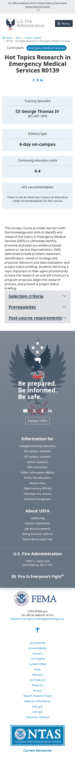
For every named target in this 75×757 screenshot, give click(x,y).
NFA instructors (38, 467)
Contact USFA (37, 421)
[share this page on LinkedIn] (41, 80)
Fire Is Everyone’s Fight (40, 576)
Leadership (37, 518)
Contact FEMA (37, 664)
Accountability (37, 648)
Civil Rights (37, 658)
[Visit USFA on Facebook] (42, 410)
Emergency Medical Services (46, 48)
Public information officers (38, 472)
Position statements (37, 523)
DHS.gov (37, 706)
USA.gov (37, 712)
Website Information (37, 701)
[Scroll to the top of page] (37, 631)
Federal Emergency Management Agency (37, 619)
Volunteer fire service (37, 494)
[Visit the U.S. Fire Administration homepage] (25, 23)
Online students (37, 462)
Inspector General (37, 717)
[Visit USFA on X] (34, 410)
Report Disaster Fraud (37, 696)
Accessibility (37, 643)
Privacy (37, 690)
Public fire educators (37, 478)
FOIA (37, 669)
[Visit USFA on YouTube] (25, 410)
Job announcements (37, 528)
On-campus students (37, 451)
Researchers (38, 483)
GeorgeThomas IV (40, 111)
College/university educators (37, 446)
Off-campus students (37, 456)
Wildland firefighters (37, 499)
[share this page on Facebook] (38, 80)
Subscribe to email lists (37, 539)
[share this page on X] (33, 80)
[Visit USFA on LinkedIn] (50, 410)
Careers (37, 653)
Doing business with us (37, 534)
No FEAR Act (37, 680)
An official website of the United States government (37, 5)
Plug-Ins (37, 685)
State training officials (37, 488)
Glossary (37, 674)
